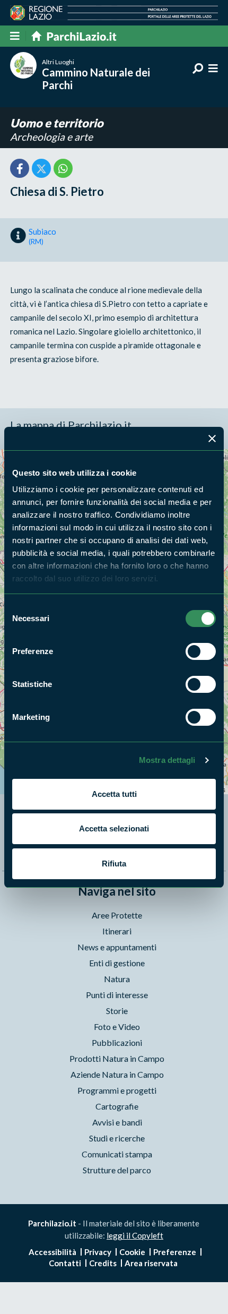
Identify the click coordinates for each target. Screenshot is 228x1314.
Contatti (65, 1263)
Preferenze (174, 1252)
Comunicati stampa (117, 1154)
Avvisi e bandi (117, 1122)
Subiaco (42, 236)
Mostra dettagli (167, 760)
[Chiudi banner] (212, 438)
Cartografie (116, 1106)
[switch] (201, 651)
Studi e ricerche (117, 1138)
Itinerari (116, 931)
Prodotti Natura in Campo (116, 1058)
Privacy (97, 1252)
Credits (103, 1263)
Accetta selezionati (114, 828)
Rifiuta (114, 863)
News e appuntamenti (116, 947)
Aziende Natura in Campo (117, 1074)
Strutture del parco (117, 1170)
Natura (117, 979)
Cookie (132, 1252)
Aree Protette (117, 915)
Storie (117, 1011)
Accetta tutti (114, 793)
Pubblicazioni (117, 1042)
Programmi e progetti (116, 1090)
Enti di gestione (117, 963)
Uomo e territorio (56, 123)
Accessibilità (52, 1252)
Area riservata (151, 1263)
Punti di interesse (117, 995)
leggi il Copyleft (135, 1235)
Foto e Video (117, 1026)
